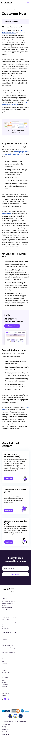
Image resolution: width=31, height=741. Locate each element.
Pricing (3, 689)
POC (3, 626)
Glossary (4, 10)
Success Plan (5, 628)
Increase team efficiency (8, 648)
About (3, 680)
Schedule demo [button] (12, 326)
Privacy (4, 727)
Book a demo (5, 693)
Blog (3, 661)
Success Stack (6, 672)
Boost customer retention (8, 650)
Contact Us (5, 691)
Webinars (4, 668)
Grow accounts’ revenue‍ (8, 652)
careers (4, 695)
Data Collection (6, 609)
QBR (3, 624)
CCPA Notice (5, 729)
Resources (4, 663)
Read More (8, 479)
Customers (5, 635)
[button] (28, 3)
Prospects (4, 639)
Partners (4, 637)
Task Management (7, 607)
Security (4, 682)
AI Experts (4, 605)
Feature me (4, 686)
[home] (6, 3)
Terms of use (6, 724)
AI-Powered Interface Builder (9, 601)
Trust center (5, 734)
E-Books (4, 666)
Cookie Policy (6, 732)
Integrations (5, 612)
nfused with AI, (7, 214)
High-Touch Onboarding (8, 620)
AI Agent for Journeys (7, 603)
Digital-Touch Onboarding (9, 622)
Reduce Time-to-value (8, 645)
